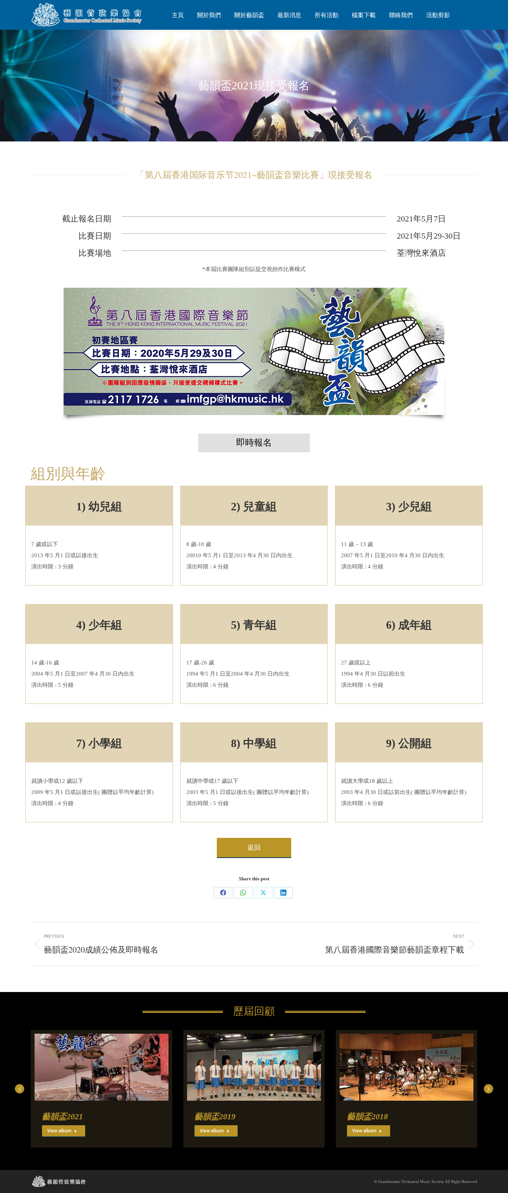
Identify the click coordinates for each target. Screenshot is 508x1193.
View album (59, 1130)
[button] (19, 1089)
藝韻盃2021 (62, 1116)
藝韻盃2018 (367, 1116)
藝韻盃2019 (214, 1116)
